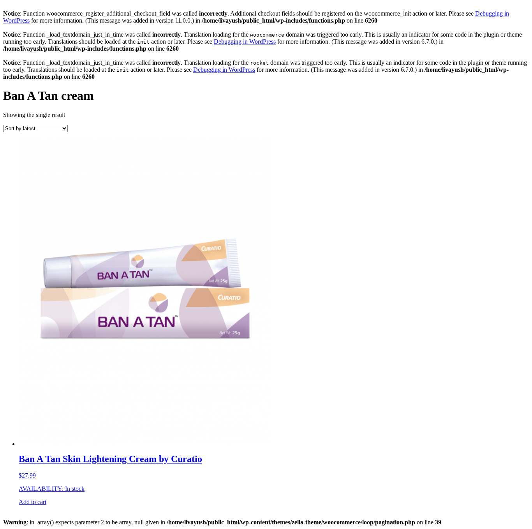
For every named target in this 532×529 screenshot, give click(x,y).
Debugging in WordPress (245, 41)
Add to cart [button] (32, 502)
